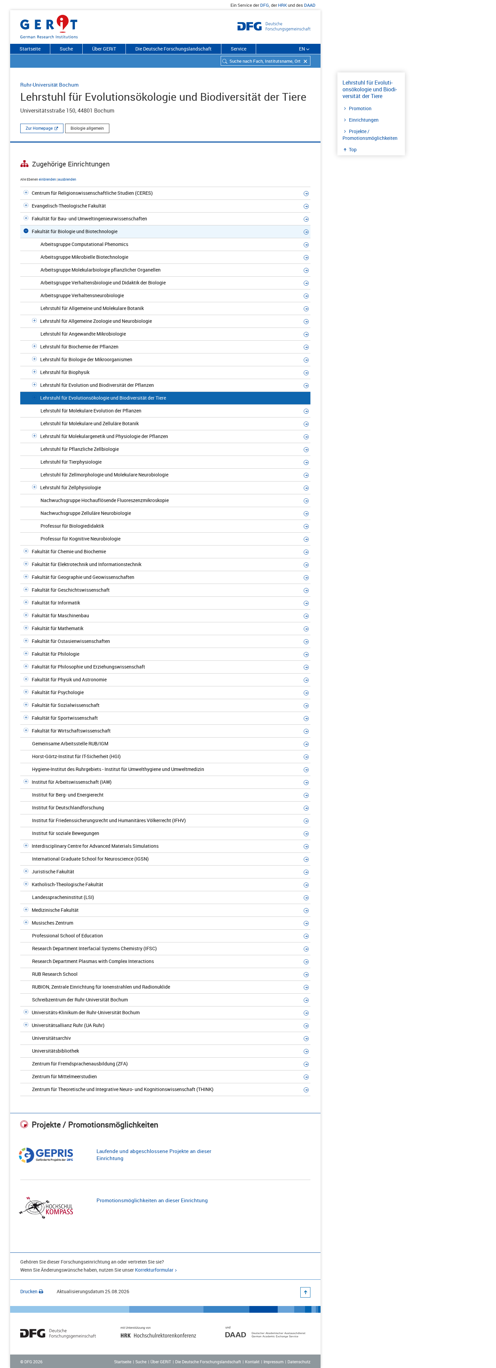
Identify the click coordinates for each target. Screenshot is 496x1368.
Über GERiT (104, 48)
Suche (66, 48)
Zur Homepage (39, 128)
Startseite (30, 48)
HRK (282, 5)
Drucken (28, 1291)
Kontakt (252, 1361)
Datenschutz (298, 1361)
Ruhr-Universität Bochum (49, 84)
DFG (264, 5)
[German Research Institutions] (49, 25)
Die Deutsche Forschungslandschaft (173, 48)
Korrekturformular (154, 1270)
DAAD (309, 5)
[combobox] (265, 61)
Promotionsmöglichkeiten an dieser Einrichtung (152, 1200)
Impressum (273, 1361)
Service (238, 48)
